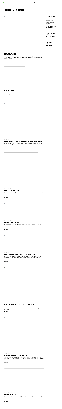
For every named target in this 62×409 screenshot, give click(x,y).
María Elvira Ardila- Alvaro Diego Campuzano (19, 254)
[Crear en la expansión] (21, 169)
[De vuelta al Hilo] (21, 33)
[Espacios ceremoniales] (16, 211)
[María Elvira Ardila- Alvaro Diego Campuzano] (16, 242)
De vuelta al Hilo (10, 54)
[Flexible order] (14, 76)
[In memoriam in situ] (24, 379)
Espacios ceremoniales (11, 222)
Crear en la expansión (11, 190)
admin (6, 52)
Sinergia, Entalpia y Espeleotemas (15, 355)
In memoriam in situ (10, 394)
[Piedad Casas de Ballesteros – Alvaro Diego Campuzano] (21, 120)
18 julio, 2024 (10, 52)
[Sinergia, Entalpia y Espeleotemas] (15, 334)
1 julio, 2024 (9, 139)
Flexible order (9, 91)
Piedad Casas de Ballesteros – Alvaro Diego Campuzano (23, 141)
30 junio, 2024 (10, 392)
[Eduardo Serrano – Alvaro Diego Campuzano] (21, 284)
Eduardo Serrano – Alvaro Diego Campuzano (19, 305)
